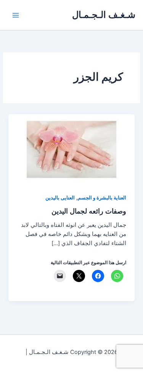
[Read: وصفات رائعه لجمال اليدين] (71, 149)
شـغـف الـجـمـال (103, 14)
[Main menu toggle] (16, 15)
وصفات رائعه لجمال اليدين (88, 211)
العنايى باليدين (60, 198)
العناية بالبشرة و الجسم (102, 198)
